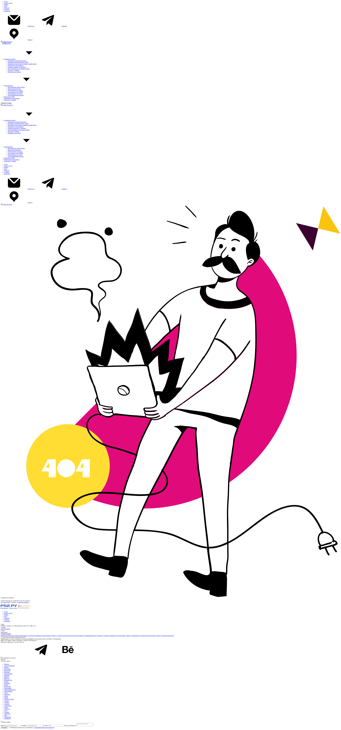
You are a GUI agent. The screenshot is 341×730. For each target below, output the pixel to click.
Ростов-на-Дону (9, 699)
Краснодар (7, 686)
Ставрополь (7, 705)
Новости (7, 8)
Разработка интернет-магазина (17, 60)
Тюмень (6, 712)
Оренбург (7, 694)
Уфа (5, 715)
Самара (6, 701)
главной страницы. (23, 602)
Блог (5, 6)
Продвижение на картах (15, 90)
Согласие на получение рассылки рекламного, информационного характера (79, 635)
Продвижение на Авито (15, 93)
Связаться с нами (6, 103)
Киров (6, 685)
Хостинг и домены (13, 70)
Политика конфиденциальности (18, 635)
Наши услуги (8, 3)
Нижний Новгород (10, 689)
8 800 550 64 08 (7, 42)
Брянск (6, 667)
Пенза (6, 696)
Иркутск (6, 678)
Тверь (6, 707)
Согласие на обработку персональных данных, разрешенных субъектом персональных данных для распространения (138, 635)
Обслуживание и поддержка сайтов (18, 68)
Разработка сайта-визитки (16, 65)
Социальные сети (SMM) (15, 92)
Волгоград (7, 670)
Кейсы (6, 4)
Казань (6, 681)
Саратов (6, 704)
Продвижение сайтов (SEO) (16, 87)
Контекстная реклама (14, 89)
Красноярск (7, 688)
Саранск (6, 702)
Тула (5, 710)
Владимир (7, 669)
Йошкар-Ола (8, 680)
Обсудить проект (6, 634)
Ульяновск (7, 713)
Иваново (7, 675)
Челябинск (7, 718)
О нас (6, 1)
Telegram (64, 26)
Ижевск (6, 677)
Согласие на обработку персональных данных (42, 635)
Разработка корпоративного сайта (18, 62)
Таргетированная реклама (16, 95)
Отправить (4, 727)
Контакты (7, 11)
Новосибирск (8, 691)
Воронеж (7, 672)
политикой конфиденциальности (44, 727)
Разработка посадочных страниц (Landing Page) (22, 64)
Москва (6, 664)
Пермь (6, 697)
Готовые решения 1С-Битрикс (17, 67)
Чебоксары (7, 717)
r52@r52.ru (31, 26)
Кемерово (7, 683)
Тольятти (7, 709)
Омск (6, 693)
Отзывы (6, 9)
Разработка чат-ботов (14, 72)
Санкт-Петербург (9, 665)
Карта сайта (4, 635)
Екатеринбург (8, 673)
